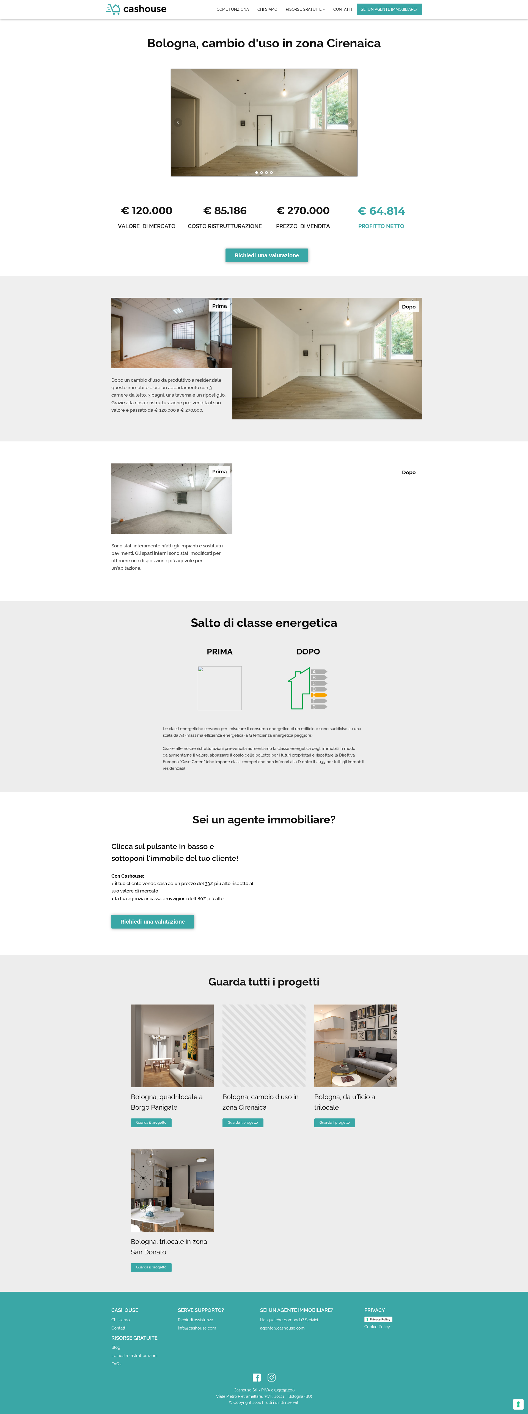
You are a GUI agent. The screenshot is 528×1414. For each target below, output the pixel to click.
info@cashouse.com (197, 1328)
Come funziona (233, 9)
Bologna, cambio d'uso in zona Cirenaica (260, 1102)
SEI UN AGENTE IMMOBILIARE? (389, 9)
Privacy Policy (380, 1319)
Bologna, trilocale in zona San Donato (169, 1247)
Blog (115, 1347)
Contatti (342, 9)
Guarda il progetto (151, 1122)
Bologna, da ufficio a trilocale (344, 1102)
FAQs (116, 1363)
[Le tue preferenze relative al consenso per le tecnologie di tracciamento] (518, 1404)
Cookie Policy (377, 1326)
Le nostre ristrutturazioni (134, 1355)
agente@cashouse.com (282, 1328)
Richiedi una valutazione (267, 255)
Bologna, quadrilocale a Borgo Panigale (167, 1102)
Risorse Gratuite (303, 9)
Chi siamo (267, 9)
